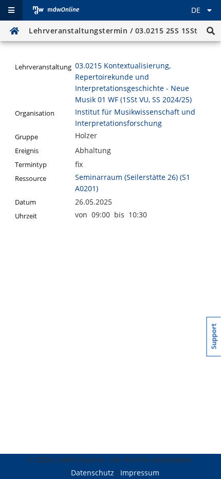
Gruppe (26, 137)
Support (214, 336)
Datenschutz (92, 472)
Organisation (34, 113)
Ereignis (27, 150)
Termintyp (31, 164)
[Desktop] (56, 10)
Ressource (30, 178)
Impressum (139, 472)
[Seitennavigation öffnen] (11, 10)
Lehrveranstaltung (43, 67)
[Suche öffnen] (210, 31)
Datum (25, 202)
